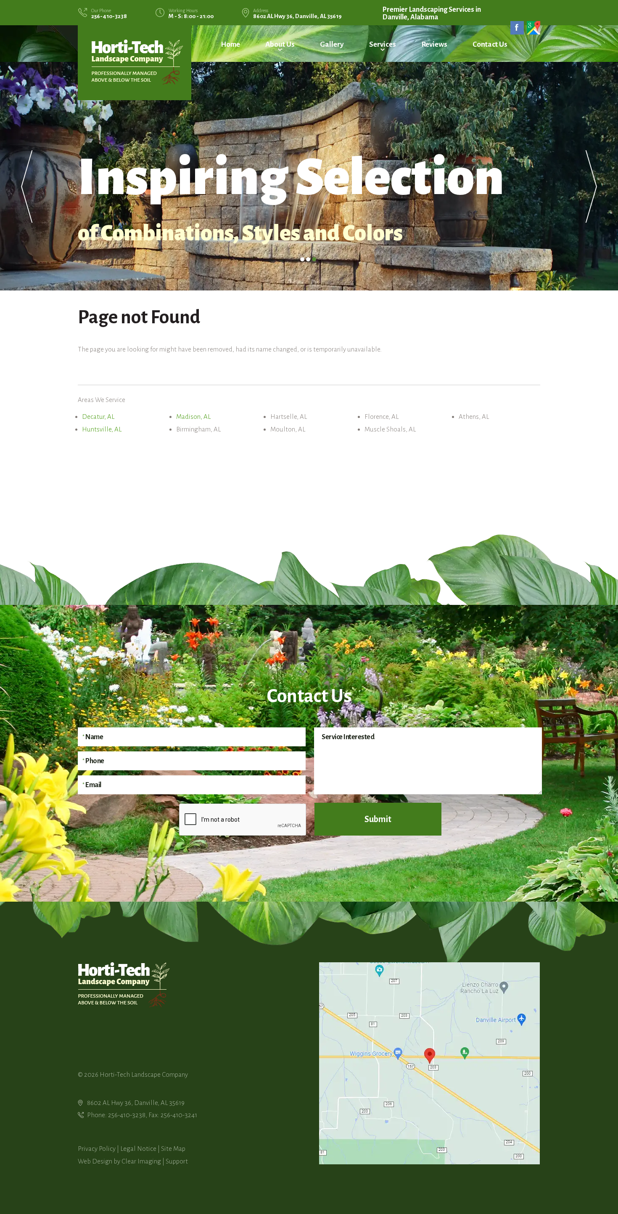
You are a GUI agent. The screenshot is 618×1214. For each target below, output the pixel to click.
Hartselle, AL (288, 416)
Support (177, 1161)
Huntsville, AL (101, 429)
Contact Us (490, 44)
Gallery (332, 44)
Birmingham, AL (198, 429)
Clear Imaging (141, 1161)
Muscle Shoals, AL (390, 429)
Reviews (434, 44)
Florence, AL (381, 416)
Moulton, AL (287, 429)
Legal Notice (138, 1148)
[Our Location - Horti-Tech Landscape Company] (429, 1062)
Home (230, 44)
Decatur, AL (98, 416)
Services (382, 44)
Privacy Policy (97, 1148)
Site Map (173, 1148)
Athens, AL (474, 416)
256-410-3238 (109, 16)
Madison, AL (193, 416)
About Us (280, 44)
